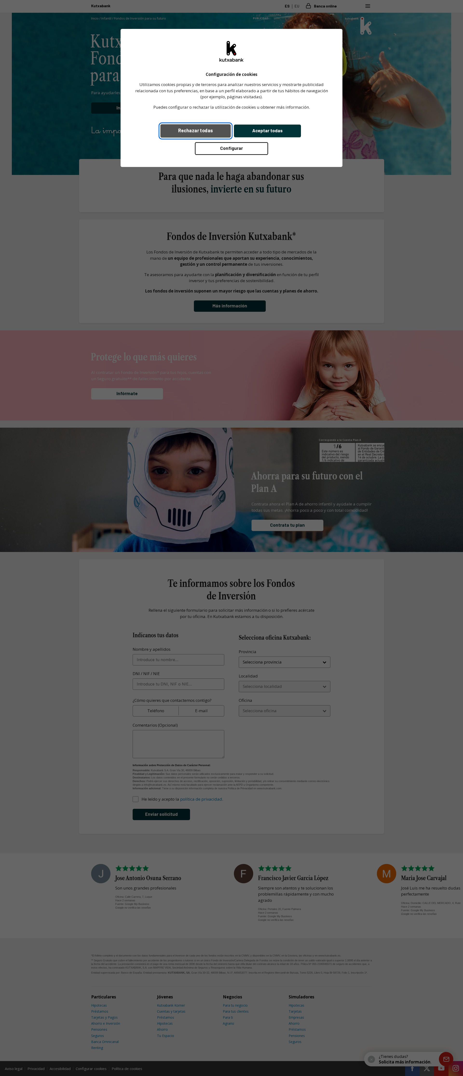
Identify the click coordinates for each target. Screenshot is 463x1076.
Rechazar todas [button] (195, 130)
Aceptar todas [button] (267, 130)
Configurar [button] (231, 148)
